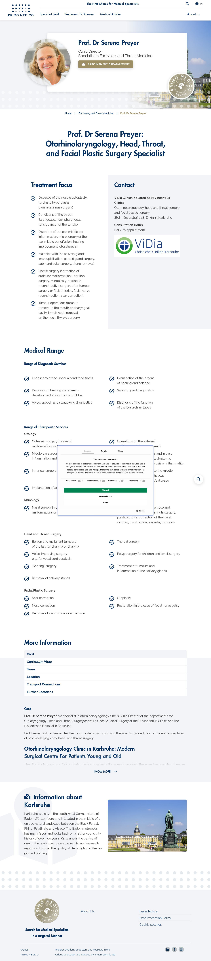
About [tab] (120, 451)
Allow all (105, 490)
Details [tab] (104, 451)
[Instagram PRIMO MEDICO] (181, 949)
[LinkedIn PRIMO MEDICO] (167, 949)
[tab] (105, 654)
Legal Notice (148, 911)
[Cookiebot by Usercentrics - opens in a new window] (137, 511)
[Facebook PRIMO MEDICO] (174, 949)
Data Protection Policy (155, 918)
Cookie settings (150, 924)
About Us (87, 911)
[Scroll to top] (198, 953)
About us (193, 14)
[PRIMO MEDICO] (21, 10)
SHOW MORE (102, 771)
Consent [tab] (88, 451)
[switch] (102, 481)
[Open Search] (187, 4)
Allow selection (105, 496)
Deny (105, 502)
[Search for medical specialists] (198, 479)
